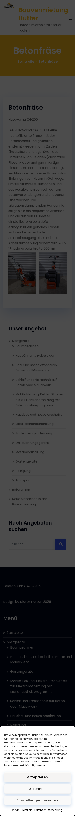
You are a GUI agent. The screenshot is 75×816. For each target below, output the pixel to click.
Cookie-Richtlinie (21, 810)
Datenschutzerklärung (48, 810)
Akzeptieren (37, 777)
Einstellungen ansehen (37, 800)
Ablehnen (37, 789)
